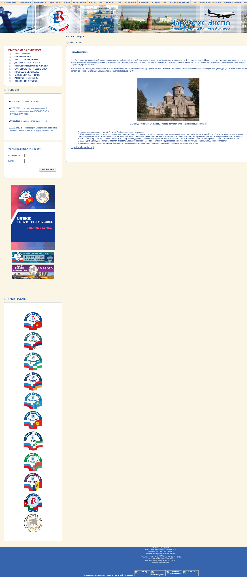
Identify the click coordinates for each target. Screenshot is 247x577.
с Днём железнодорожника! (29, 117)
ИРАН (67, 2)
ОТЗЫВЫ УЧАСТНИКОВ (27, 75)
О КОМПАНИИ (8, 2)
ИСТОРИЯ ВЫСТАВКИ (26, 78)
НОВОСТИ (13, 90)
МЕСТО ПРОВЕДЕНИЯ (26, 59)
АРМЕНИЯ (25, 2)
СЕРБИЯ (144, 2)
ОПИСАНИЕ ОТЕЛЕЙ (25, 81)
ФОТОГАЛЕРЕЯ (232, 2)
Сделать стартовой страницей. (120, 575)
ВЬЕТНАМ (55, 2)
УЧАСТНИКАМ (22, 53)
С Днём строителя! (25, 134)
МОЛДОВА (130, 2)
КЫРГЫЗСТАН (114, 2)
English (80, 36)
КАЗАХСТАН (96, 2)
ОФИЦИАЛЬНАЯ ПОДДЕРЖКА (30, 69)
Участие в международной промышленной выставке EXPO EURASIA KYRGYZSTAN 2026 (29, 107)
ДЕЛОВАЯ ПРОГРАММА (27, 62)
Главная (70, 36)
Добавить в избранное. (94, 575)
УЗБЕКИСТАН (159, 2)
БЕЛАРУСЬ (40, 2)
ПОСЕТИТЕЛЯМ (22, 56)
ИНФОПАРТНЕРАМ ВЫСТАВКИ (31, 66)
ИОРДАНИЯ (79, 2)
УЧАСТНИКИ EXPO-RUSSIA (206, 2)
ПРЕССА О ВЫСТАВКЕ (26, 72)
